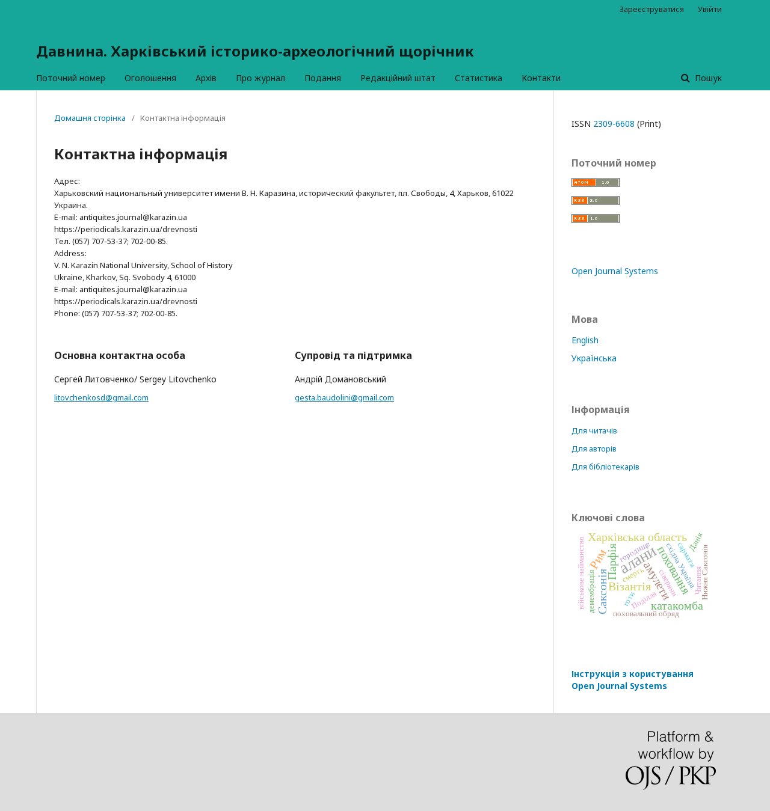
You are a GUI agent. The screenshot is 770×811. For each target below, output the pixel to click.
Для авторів (594, 448)
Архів (206, 78)
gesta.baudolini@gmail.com (344, 397)
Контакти (541, 78)
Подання (322, 78)
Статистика (478, 78)
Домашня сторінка (90, 117)
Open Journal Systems (614, 271)
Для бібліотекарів (605, 466)
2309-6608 (614, 123)
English (585, 340)
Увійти (710, 9)
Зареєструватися (652, 9)
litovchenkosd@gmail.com (101, 397)
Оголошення (150, 78)
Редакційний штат (398, 78)
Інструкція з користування (632, 679)
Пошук (707, 78)
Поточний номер (70, 78)
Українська (594, 358)
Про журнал (260, 78)
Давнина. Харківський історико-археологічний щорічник (255, 51)
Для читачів (594, 430)
